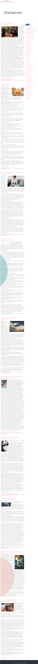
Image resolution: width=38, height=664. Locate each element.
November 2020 (28, 48)
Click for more (21, 211)
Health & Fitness (28, 77)
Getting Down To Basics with (9, 317)
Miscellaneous (28, 84)
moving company (19, 622)
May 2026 (27, 42)
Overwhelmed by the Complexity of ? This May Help (9, 430)
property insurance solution (5, 539)
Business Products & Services (31, 68)
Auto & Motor (28, 66)
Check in (5, 320)
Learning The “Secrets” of (5, 492)
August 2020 (28, 52)
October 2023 (28, 45)
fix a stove (18, 570)
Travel (27, 96)
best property (21, 544)
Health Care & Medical (29, 78)
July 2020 (27, 54)
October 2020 (28, 49)
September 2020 (29, 51)
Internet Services (29, 81)
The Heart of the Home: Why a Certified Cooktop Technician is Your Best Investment (31, 31)
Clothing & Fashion (29, 69)
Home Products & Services (30, 80)
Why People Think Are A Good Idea (10, 437)
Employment (28, 71)
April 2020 (27, 58)
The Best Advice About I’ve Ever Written (12, 552)
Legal (27, 83)
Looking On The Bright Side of (9, 600)
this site (8, 228)
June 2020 (28, 55)
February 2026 (28, 43)
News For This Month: (7, 239)
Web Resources (28, 99)
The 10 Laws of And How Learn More (11, 376)
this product (10, 255)
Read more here (3, 356)
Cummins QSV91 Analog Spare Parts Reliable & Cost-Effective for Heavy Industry (31, 28)
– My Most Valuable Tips (7, 23)
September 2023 (29, 46)
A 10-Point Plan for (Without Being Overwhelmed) (9, 493)
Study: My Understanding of (8, 499)
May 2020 (27, 57)
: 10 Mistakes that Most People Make (7, 77)
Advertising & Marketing (30, 63)
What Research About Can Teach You (7, 79)
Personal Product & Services (30, 86)
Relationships (8, 235)
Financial (27, 72)
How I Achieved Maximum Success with (12, 172)
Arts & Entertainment (29, 65)
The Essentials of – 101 (7, 84)
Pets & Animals (28, 87)
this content (10, 233)
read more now (3, 255)
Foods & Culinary (28, 74)
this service (15, 282)
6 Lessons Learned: (4, 167)
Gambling (27, 75)
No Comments (12, 24)
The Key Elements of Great (30, 38)
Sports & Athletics (29, 93)
